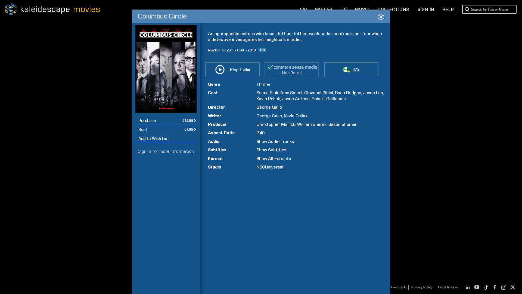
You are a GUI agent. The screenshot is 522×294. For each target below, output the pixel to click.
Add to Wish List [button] (153, 138)
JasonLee (373, 92)
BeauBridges (348, 92)
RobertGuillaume (329, 98)
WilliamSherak (312, 124)
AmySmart (291, 92)
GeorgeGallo (269, 107)
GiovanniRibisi (318, 92)
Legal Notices (448, 287)
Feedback (398, 287)
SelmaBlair (267, 92)
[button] (167, 120)
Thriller (263, 84)
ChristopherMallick (275, 124)
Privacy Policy (421, 287)
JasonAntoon (296, 98)
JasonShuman (343, 124)
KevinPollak (268, 98)
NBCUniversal (269, 167)
